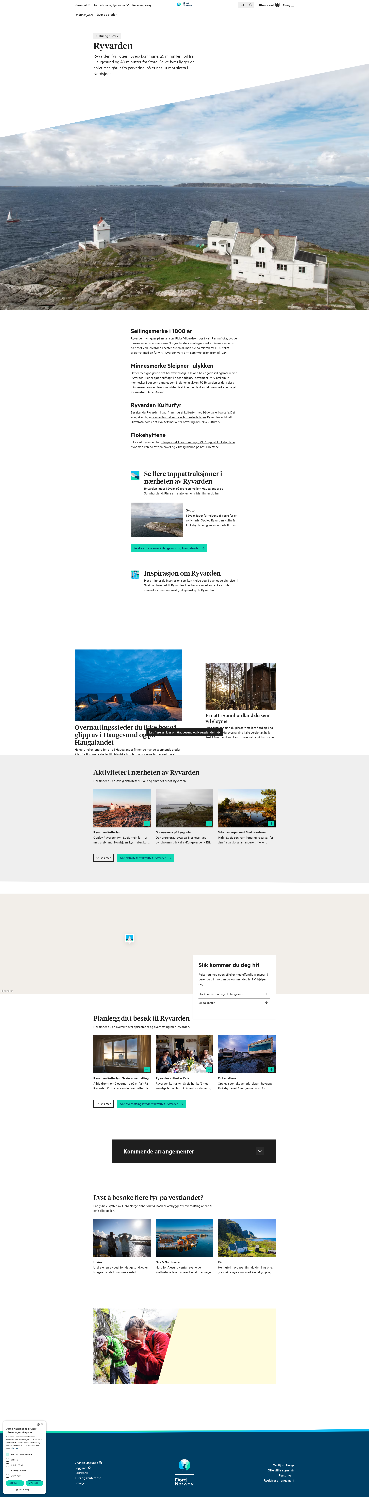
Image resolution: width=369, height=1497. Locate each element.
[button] (24, 1489)
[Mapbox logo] (7, 991)
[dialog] (24, 1457)
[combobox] (38, 1424)
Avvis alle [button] (34, 1483)
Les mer (15, 1448)
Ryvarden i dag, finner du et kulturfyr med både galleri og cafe (187, 412)
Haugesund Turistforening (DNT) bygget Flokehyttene (198, 442)
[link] (81, 1472)
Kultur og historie (107, 36)
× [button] (42, 1424)
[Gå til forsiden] (184, 4)
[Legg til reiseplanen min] (147, 823)
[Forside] (184, 1472)
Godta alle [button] (15, 1483)
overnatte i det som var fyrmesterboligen (178, 417)
